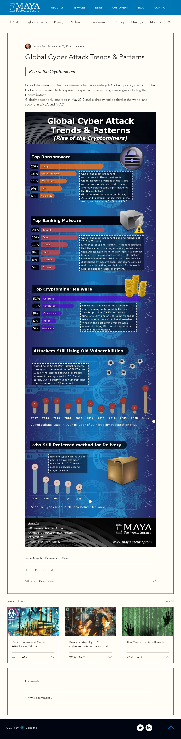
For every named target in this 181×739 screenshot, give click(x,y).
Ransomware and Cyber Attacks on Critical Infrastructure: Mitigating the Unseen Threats (32, 644)
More (154, 22)
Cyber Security (37, 22)
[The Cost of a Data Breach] (147, 621)
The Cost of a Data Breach (145, 642)
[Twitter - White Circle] (140, 727)
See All (170, 600)
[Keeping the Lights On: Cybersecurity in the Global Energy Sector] (90, 621)
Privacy (59, 22)
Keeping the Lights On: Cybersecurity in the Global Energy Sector (88, 644)
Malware (77, 22)
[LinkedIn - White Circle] (148, 727)
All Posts (13, 22)
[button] (169, 22)
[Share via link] (52, 570)
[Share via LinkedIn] (44, 570)
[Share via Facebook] (26, 570)
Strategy (137, 22)
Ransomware (99, 22)
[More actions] (154, 46)
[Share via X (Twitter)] (35, 570)
